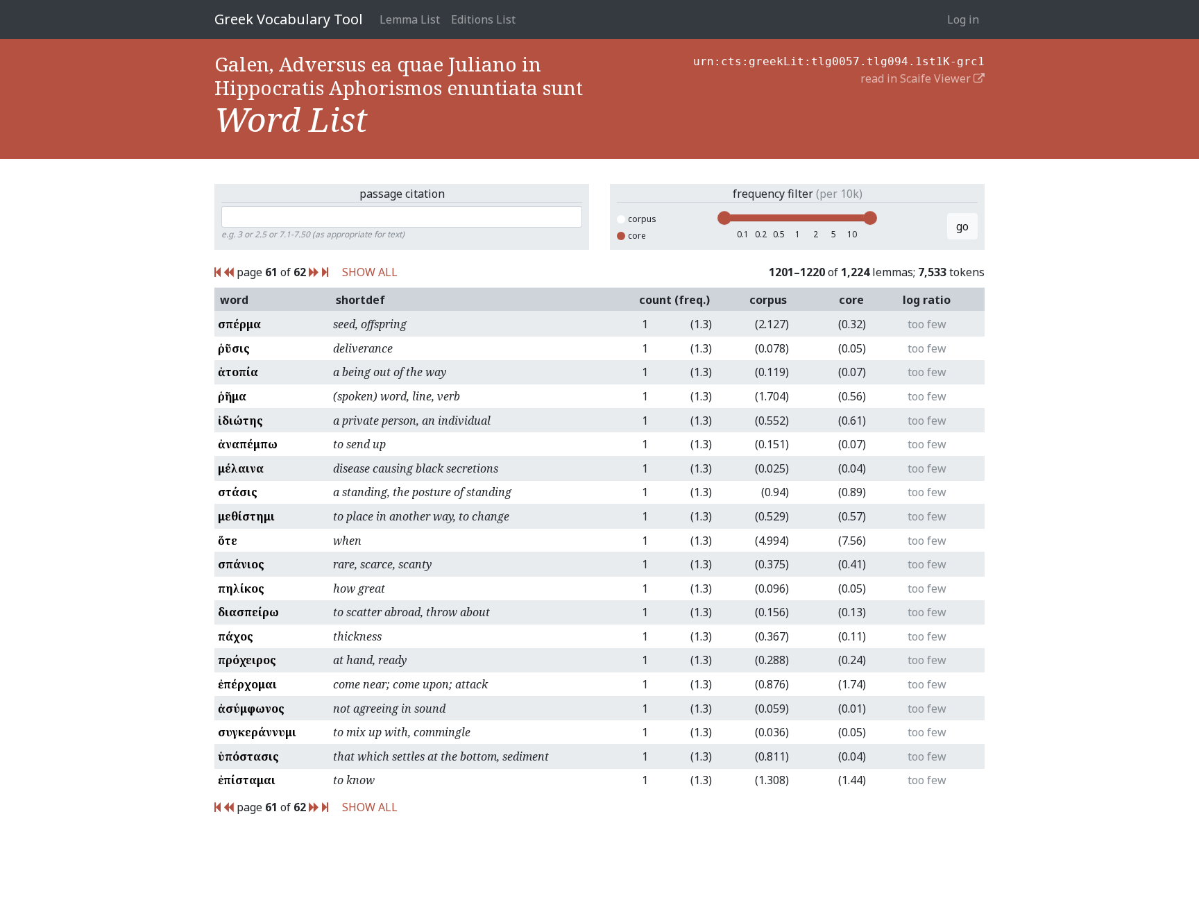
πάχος (235, 636)
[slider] (724, 218)
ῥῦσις (234, 348)
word (234, 299)
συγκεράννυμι (257, 732)
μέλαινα (241, 468)
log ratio (927, 299)
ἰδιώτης (240, 420)
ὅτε (227, 540)
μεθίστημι (246, 516)
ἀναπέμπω (248, 444)
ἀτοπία (238, 372)
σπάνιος (241, 564)
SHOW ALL (370, 272)
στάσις (237, 492)
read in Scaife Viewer (916, 78)
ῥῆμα (232, 396)
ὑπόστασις (248, 756)
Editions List (483, 19)
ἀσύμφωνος (251, 708)
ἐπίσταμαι (246, 780)
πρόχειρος (247, 660)
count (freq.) (674, 299)
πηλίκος (241, 588)
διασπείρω (248, 612)
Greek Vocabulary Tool (288, 19)
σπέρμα (239, 324)
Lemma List (410, 19)
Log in (963, 19)
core (637, 235)
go (962, 226)
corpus (642, 219)
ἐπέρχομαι (247, 684)
